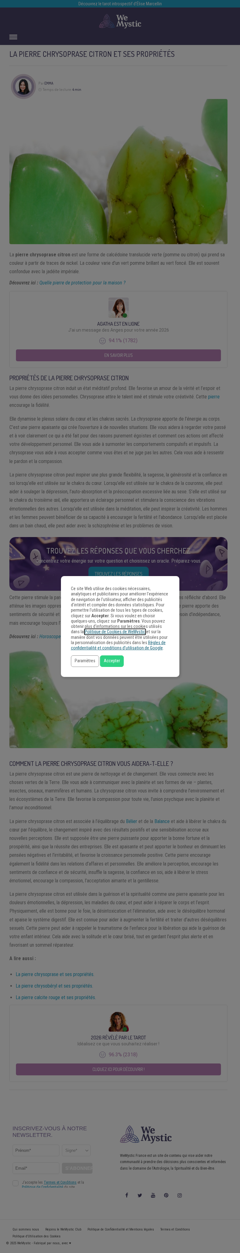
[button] (85, 661)
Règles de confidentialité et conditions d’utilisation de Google (118, 645)
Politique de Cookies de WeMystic (115, 631)
